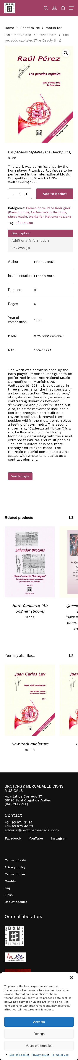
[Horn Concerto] (30, 561)
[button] (71, 978)
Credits (10, 881)
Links (9, 895)
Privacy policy (40, 1054)
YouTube (36, 838)
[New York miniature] (30, 700)
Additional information (30, 240)
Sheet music (30, 28)
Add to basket (55, 194)
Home (9, 28)
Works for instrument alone (50, 216)
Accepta (39, 1022)
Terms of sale (15, 860)
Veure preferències (39, 1045)
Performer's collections (48, 212)
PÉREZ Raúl (24, 223)
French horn (47, 35)
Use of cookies (19, 1054)
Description (20, 233)
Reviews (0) (20, 248)
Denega (39, 1034)
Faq (7, 888)
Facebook (13, 838)
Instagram (59, 838)
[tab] (40, 233)
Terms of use (60, 1054)
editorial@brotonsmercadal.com (32, 830)
